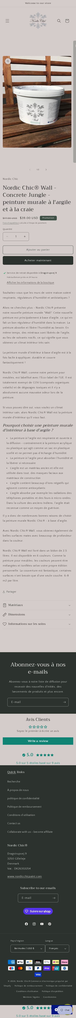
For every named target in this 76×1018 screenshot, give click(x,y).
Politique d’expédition (52, 991)
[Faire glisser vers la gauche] (30, 170)
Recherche (13, 781)
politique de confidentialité (23, 798)
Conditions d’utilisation (27, 991)
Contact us (13, 823)
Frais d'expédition (11, 223)
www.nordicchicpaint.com (24, 876)
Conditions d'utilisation (21, 815)
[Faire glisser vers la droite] (46, 170)
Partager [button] (11, 591)
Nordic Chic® (23, 981)
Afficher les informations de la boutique (30, 282)
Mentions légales (31, 997)
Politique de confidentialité (59, 986)
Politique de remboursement (24, 806)
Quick (11, 772)
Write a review (38, 741)
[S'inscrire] (64, 702)
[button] (7, 21)
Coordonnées (49, 997)
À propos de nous (18, 790)
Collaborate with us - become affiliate (30, 831)
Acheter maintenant (38, 260)
